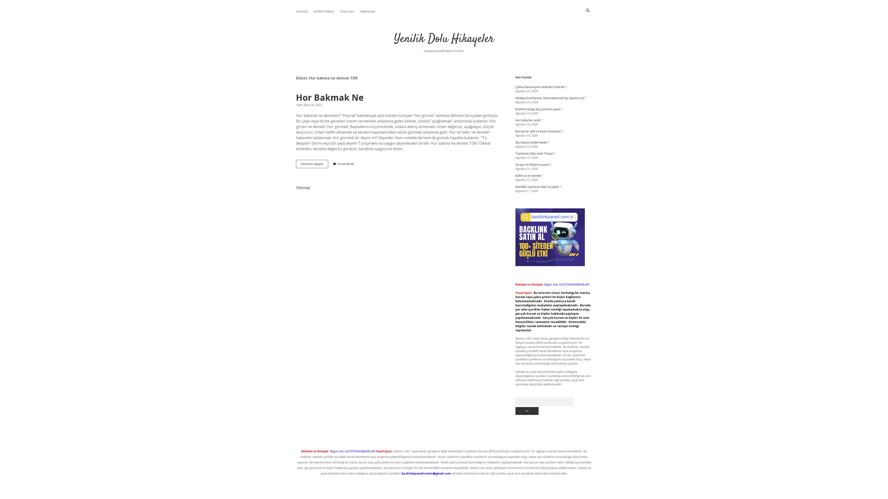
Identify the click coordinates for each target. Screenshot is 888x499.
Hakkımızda (367, 11)
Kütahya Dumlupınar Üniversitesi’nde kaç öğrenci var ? (550, 98)
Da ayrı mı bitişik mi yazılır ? (533, 165)
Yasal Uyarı (347, 11)
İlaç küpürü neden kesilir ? (532, 142)
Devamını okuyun (314, 165)
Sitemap (303, 187)
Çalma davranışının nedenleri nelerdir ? (541, 87)
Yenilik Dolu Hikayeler (444, 39)
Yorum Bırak (345, 164)
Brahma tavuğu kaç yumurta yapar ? (538, 109)
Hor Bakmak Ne (330, 97)
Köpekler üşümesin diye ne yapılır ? (538, 187)
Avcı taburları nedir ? (528, 120)
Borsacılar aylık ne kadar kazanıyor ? (539, 131)
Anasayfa (302, 11)
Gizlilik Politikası (324, 11)
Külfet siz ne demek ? (529, 176)
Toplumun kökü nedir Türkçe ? (535, 153)
